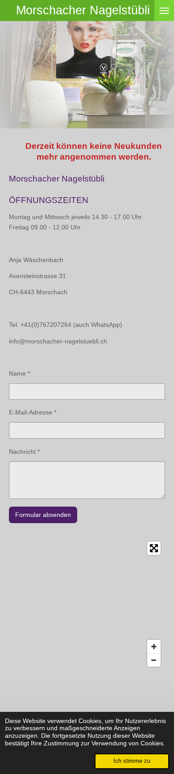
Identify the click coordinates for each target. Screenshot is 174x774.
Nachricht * (24, 451)
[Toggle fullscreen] (154, 548)
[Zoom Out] (154, 660)
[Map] (87, 604)
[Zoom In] (154, 646)
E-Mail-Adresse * (32, 412)
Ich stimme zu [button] (131, 761)
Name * (19, 373)
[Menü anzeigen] (164, 10)
